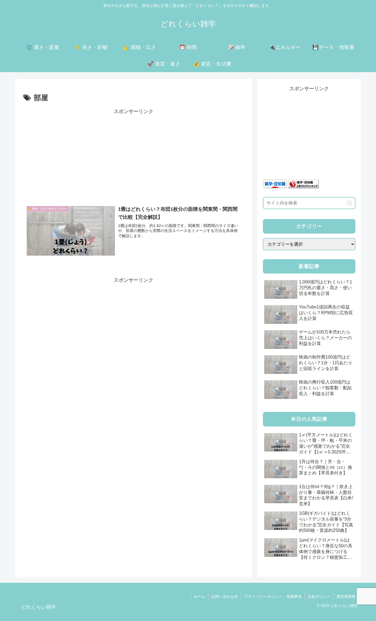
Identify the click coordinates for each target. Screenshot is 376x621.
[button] (350, 203)
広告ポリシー (319, 596)
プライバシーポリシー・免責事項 (273, 596)
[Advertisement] (133, 154)
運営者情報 (346, 596)
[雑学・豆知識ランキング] (303, 183)
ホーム (199, 596)
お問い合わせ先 (224, 596)
